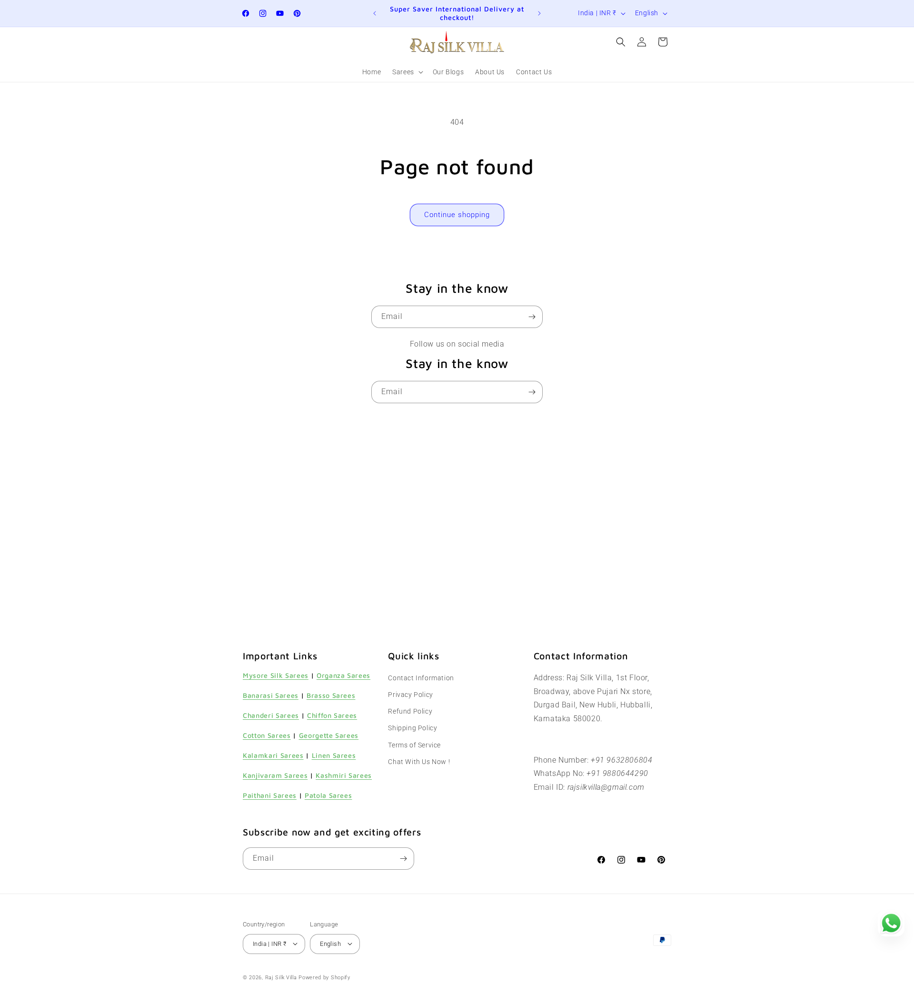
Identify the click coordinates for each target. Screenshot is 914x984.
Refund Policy (410, 712)
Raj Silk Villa (281, 977)
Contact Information (421, 678)
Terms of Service (414, 745)
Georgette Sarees (329, 735)
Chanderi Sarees (271, 715)
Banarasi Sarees (270, 695)
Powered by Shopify (324, 977)
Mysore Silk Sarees (275, 675)
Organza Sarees (343, 675)
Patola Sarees (328, 796)
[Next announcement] (539, 13)
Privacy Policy (410, 694)
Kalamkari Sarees (273, 755)
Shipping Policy (412, 728)
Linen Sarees (334, 755)
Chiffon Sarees (332, 715)
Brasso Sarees (331, 695)
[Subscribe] (531, 317)
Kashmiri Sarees (344, 776)
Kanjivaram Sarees (275, 776)
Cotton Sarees (267, 735)
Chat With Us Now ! (419, 761)
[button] (407, 72)
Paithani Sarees (270, 796)
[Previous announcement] (374, 13)
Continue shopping (457, 214)
